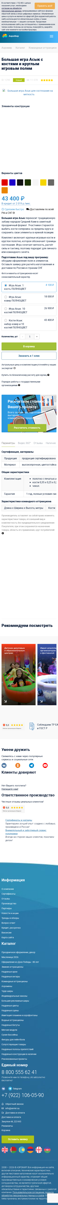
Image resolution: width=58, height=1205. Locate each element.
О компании (8, 888)
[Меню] (51, 36)
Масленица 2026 (10, 957)
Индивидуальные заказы (14, 995)
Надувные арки (9, 971)
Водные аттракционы (13, 1020)
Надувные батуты (11, 1024)
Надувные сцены (10, 1010)
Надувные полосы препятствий (17, 1049)
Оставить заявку (18, 1139)
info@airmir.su (12, 1108)
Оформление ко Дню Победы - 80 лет (20, 961)
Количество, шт (10, 336)
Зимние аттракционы (12, 966)
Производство (9, 903)
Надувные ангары (11, 976)
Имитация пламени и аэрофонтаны (20, 1015)
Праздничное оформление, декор (18, 952)
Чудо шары (7, 991)
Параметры (8, 443)
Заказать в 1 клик (29, 355)
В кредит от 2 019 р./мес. (16, 203)
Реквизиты (7, 1125)
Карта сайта (8, 937)
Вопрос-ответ (8, 922)
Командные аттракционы (15, 981)
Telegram (17, 1088)
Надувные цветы (10, 1005)
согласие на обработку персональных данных (12, 9)
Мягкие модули (9, 1029)
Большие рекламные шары (15, 1000)
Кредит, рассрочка (11, 927)
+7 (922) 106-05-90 (23, 1095)
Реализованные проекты (14, 1058)
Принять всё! (44, 6)
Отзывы (38, 443)
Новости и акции (10, 913)
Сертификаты (8, 893)
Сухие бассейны (10, 1034)
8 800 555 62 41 (19, 1072)
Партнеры (7, 908)
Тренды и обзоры (10, 917)
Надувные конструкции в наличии (19, 1054)
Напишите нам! (10, 788)
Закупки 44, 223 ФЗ (11, 1121)
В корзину (29, 346)
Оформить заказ (42, 198)
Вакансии (6, 932)
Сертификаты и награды (18, 820)
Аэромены (7, 986)
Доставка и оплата (15, 1112)
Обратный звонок (14, 1103)
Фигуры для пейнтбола (13, 1039)
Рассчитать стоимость (27, 427)
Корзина (6, 1130)
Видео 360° (24, 443)
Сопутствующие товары (14, 1044)
